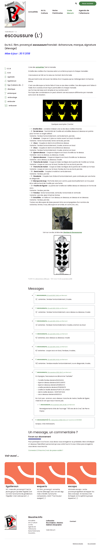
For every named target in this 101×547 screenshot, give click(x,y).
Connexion (32, 450)
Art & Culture (44, 11)
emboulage (11, 97)
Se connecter (92, 544)
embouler (10, 102)
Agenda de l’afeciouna (84, 11)
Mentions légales (78, 544)
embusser (11, 106)
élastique (10, 89)
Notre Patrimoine (57, 11)
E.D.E (8, 73)
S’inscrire (41, 450)
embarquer (10, 93)
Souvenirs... (32, 533)
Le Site (30, 525)
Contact (73, 521)
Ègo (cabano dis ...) (14, 85)
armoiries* (40, 67)
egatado (10, 77)
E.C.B (8, 69)
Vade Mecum (70, 11)
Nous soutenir (87, 3)
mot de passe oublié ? (54, 450)
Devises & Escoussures (72, 232)
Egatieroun (10, 81)
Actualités (33, 12)
